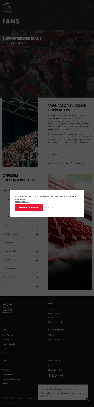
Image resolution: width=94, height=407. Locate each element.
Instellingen (49, 207)
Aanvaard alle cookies (29, 207)
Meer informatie (22, 201)
